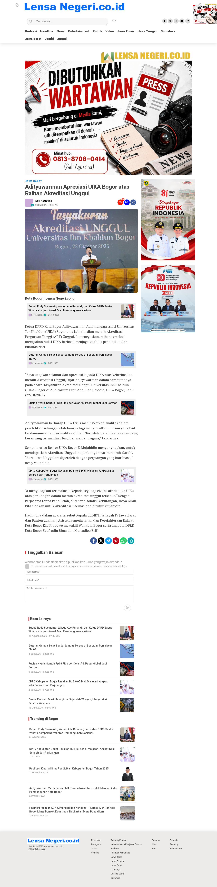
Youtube (95, 852)
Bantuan (156, 840)
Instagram (96, 844)
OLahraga (115, 869)
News (61, 31)
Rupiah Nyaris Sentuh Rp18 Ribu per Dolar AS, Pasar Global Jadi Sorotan (72, 403)
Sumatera (168, 31)
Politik (97, 31)
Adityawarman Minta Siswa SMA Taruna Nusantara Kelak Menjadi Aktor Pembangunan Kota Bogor (73, 790)
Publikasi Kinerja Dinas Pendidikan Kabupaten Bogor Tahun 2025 (68, 769)
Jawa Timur (125, 31)
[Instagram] (176, 21)
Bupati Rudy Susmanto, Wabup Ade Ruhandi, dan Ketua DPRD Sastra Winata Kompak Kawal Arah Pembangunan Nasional (70, 308)
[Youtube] (181, 21)
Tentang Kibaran (118, 840)
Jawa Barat (33, 39)
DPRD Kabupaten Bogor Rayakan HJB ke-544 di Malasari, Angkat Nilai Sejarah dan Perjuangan (71, 473)
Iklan (154, 844)
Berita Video (176, 848)
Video (109, 31)
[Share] (133, 202)
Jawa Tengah (147, 31)
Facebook (96, 840)
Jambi (49, 39)
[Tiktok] (187, 21)
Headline (46, 31)
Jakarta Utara (117, 873)
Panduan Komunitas (120, 852)
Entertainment (78, 31)
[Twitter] (170, 21)
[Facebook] (164, 21)
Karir (154, 848)
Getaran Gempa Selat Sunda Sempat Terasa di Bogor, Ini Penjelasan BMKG (70, 357)
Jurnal (62, 39)
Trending (174, 844)
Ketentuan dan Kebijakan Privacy (126, 844)
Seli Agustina (43, 201)
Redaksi (31, 31)
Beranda (174, 840)
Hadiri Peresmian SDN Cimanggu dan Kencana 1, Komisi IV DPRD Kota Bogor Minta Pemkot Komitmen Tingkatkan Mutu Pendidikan (72, 810)
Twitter (94, 848)
